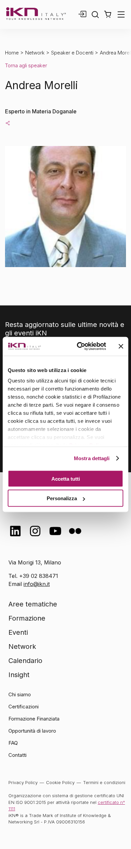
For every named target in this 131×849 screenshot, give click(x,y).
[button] (108, 14)
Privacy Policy (23, 782)
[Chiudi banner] (121, 346)
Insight (19, 675)
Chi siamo (19, 694)
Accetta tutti (65, 478)
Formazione (26, 618)
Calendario (25, 661)
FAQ (13, 743)
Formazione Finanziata (33, 718)
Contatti (17, 755)
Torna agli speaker (26, 65)
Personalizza (62, 498)
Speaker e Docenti (72, 52)
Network (35, 52)
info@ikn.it (37, 584)
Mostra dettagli (92, 458)
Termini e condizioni (104, 782)
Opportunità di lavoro (32, 731)
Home (12, 52)
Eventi (18, 632)
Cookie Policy (60, 782)
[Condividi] (7, 123)
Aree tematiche (32, 604)
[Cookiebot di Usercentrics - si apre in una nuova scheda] (79, 346)
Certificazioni (23, 706)
